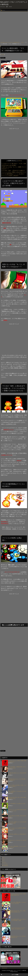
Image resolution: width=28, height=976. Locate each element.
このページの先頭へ (15, 974)
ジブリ (3, 860)
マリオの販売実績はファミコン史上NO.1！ (13, 174)
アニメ (3, 857)
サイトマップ (4, 967)
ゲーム (2, 54)
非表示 (19, 160)
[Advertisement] (14, 26)
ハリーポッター (5, 863)
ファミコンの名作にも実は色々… (11, 175)
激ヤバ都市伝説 (5, 865)
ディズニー (4, 862)
